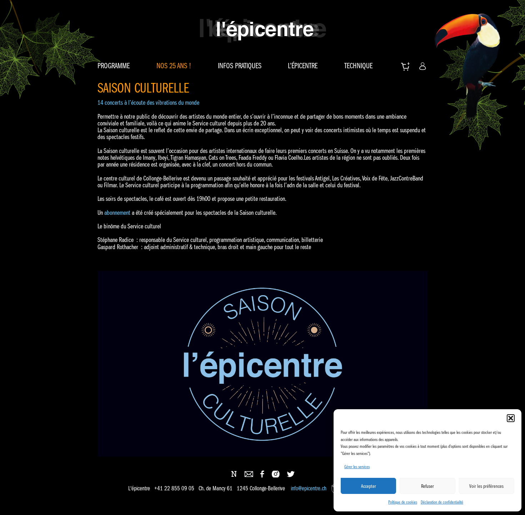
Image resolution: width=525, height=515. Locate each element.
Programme (114, 65)
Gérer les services (357, 466)
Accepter (368, 486)
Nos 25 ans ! (173, 65)
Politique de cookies (402, 502)
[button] (510, 418)
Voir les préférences (486, 486)
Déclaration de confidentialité (442, 502)
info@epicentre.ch (308, 488)
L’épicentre (303, 65)
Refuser (427, 486)
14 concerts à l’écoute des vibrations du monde (148, 103)
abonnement (118, 213)
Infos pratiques (239, 65)
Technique (358, 65)
